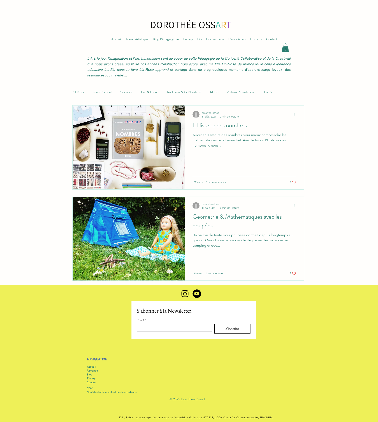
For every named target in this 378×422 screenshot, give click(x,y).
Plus (265, 92)
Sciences (126, 92)
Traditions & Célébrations (184, 92)
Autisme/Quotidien (240, 92)
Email (142, 320)
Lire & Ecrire (149, 92)
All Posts (78, 92)
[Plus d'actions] (295, 114)
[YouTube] (196, 293)
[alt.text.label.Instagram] (185, 293)
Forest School (102, 92)
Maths (214, 92)
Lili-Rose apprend (153, 69)
